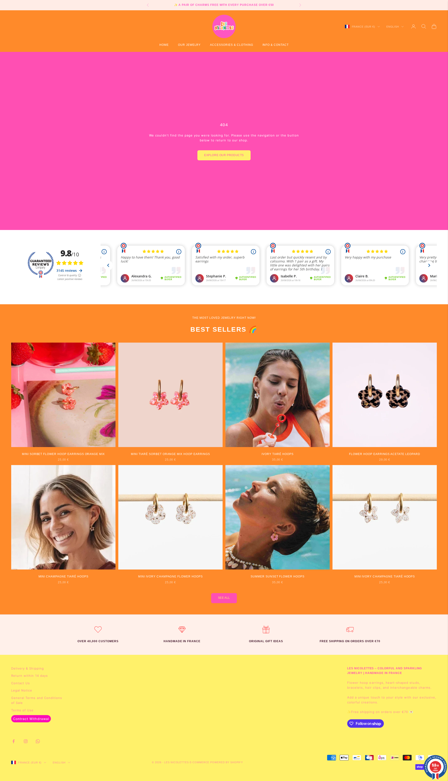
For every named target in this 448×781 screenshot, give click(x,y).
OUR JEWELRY (189, 45)
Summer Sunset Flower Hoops (277, 576)
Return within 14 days (29, 675)
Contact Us (20, 683)
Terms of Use (22, 710)
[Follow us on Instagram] (25, 741)
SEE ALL (224, 597)
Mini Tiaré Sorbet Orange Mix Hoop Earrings (170, 454)
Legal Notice (21, 690)
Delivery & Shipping (27, 668)
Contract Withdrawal (31, 719)
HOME (164, 45)
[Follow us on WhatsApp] (37, 741)
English (392, 26)
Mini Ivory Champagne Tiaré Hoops (384, 576)
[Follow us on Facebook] (13, 741)
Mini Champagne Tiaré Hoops (63, 576)
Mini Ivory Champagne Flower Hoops (170, 576)
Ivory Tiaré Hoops (278, 454)
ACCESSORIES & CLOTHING (231, 45)
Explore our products (224, 155)
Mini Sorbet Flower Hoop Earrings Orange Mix (63, 454)
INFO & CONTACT (275, 45)
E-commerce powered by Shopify (216, 762)
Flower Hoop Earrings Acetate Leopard (384, 454)
